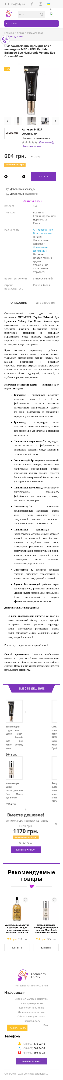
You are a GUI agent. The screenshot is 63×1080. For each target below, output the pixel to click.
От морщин (40, 250)
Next (55, 121)
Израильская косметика (31, 1012)
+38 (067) (34, 1048)
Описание (18, 302)
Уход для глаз (35, 32)
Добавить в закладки (22, 189)
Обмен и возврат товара (32, 1016)
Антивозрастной (43, 229)
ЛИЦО (20, 32)
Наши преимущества (31, 1003)
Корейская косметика (31, 1007)
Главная (9, 32)
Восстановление (43, 233)
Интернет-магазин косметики (31, 998)
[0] (52, 14)
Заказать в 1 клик (32, 200)
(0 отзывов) (46, 142)
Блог (46, 1025)
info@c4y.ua (17, 3)
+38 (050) (34, 1052)
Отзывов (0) (45, 302)
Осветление (40, 247)
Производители (31, 1020)
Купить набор (31, 853)
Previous (7, 121)
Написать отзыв (31, 146)
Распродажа (17, 1028)
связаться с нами (31, 1061)
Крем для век (15, 36)
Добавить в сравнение (24, 193)
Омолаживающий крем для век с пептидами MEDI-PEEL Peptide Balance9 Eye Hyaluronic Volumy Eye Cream (17, 737)
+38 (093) (34, 1043)
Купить (43, 176)
